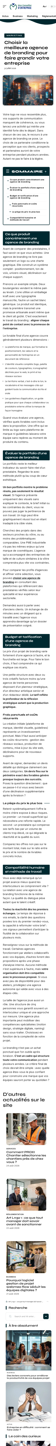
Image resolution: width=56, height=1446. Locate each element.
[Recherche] (39, 6)
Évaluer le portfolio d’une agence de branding (27, 188)
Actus (9, 1424)
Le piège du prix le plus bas (26, 212)
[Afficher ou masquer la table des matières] (45, 171)
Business (11, 1277)
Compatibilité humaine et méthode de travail (23, 219)
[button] (47, 1301)
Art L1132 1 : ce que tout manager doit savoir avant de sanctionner (24, 1221)
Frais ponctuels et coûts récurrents (24, 205)
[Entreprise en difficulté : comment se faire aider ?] (28, 1405)
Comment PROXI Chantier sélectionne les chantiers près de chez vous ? (26, 1157)
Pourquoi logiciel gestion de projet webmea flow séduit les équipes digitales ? (26, 1285)
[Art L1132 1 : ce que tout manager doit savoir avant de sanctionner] (26, 1195)
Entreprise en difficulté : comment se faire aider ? (28, 1428)
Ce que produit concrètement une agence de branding (27, 180)
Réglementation (15, 1214)
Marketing (14, 35)
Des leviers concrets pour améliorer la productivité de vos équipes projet (28, 1376)
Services (11, 1149)
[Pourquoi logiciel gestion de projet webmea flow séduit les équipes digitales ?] (26, 1257)
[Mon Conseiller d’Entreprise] (21, 6)
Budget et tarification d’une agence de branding (24, 197)
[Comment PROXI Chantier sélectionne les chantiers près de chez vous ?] (26, 1129)
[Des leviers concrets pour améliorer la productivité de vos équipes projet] (28, 1353)
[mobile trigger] (5, 6)
